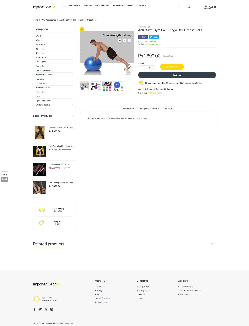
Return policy (183, 294)
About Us (141, 294)
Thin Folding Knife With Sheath (62, 183)
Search (98, 286)
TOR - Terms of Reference (189, 290)
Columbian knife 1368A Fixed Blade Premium (61, 128)
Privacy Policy (143, 286)
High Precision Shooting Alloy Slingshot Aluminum (61, 146)
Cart (97, 294)
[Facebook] (34, 309)
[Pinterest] (46, 309)
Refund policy (101, 302)
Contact (140, 298)
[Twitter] (40, 309)
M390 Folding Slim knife (59, 164)
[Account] (189, 7)
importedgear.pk (144, 27)
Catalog (98, 290)
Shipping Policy (143, 290)
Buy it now (177, 75)
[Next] (72, 116)
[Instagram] (51, 309)
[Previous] (74, 116)
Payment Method (185, 286)
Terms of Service (102, 298)
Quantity (141, 63)
